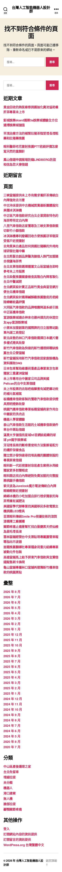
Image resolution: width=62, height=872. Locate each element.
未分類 (8, 782)
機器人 (8, 788)
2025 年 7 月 (11, 661)
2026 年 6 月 (11, 602)
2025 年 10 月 (12, 645)
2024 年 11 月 (12, 704)
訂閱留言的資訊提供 (17, 839)
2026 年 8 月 (11, 591)
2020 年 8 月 (11, 741)
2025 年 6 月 (11, 666)
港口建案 (9, 793)
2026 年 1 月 (11, 629)
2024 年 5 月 (11, 736)
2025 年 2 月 (11, 688)
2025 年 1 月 (11, 693)
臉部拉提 (9, 804)
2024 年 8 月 (11, 720)
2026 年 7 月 (11, 597)
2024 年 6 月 (11, 731)
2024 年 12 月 (12, 699)
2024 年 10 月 (12, 709)
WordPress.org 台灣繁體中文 (23, 845)
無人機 (8, 798)
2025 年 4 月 (11, 677)
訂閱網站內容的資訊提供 (20, 834)
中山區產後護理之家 (17, 766)
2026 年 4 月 (11, 613)
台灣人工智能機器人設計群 (31, 9)
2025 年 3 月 (11, 682)
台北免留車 (11, 772)
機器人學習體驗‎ (14, 419)
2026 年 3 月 (11, 618)
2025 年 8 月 (11, 656)
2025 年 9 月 (11, 650)
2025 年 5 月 (11, 672)
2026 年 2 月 (11, 624)
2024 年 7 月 (11, 725)
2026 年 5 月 (11, 608)
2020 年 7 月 (11, 747)
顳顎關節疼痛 (12, 809)
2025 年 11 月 (12, 640)
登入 (6, 829)
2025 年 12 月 (12, 634)
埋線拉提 (9, 777)
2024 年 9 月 (11, 715)
